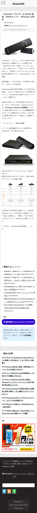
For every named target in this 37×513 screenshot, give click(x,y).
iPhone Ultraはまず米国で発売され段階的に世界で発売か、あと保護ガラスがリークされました (18, 391)
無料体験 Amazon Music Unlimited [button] (19, 322)
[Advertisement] (18, 249)
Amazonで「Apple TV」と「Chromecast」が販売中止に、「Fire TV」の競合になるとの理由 (19, 280)
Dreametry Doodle (17, 504)
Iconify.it (26, 504)
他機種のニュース (9, 25)
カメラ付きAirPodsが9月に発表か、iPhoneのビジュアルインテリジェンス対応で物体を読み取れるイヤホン (18, 382)
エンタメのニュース (21, 25)
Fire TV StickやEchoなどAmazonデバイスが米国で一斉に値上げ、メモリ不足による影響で (18, 360)
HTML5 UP (20, 508)
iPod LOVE (20, 501)
